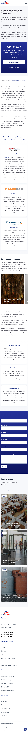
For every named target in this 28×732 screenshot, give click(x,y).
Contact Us (4, 716)
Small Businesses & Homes (9, 665)
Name (2, 418)
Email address (4, 425)
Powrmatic (7, 157)
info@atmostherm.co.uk (8, 624)
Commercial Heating (7, 676)
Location (3, 446)
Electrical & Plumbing (7, 690)
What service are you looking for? (8, 454)
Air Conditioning (6, 680)
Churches (4, 662)
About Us (4, 701)
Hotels (3, 654)
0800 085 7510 (6, 628)
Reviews (3, 730)
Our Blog (3, 705)
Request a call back (14, 67)
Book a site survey (14, 62)
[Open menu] (26, 3)
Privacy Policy (4, 727)
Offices (3, 647)
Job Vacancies (5, 708)
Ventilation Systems (7, 683)
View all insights (6, 490)
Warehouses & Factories (8, 658)
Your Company (4, 439)
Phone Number (4, 432)
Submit (4, 466)
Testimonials (5, 712)
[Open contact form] (25, 729)
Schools (3, 651)
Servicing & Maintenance (8, 687)
